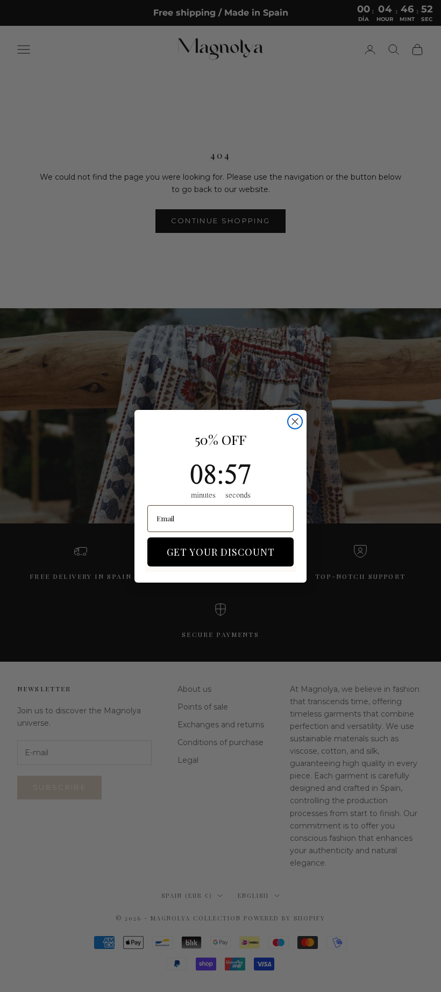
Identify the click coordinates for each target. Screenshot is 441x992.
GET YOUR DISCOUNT (221, 551)
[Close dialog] (295, 421)
